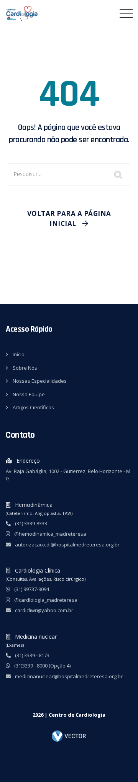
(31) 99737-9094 (31, 589)
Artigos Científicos (33, 407)
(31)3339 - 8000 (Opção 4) (42, 665)
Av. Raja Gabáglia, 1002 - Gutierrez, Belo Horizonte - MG (68, 475)
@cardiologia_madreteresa (45, 599)
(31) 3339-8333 (30, 523)
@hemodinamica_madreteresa (49, 533)
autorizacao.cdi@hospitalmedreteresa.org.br (67, 544)
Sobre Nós (25, 367)
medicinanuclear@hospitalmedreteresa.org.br (68, 676)
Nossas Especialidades (40, 380)
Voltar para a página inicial (69, 218)
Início (19, 354)
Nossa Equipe (29, 394)
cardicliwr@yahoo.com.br (43, 610)
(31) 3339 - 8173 (31, 655)
